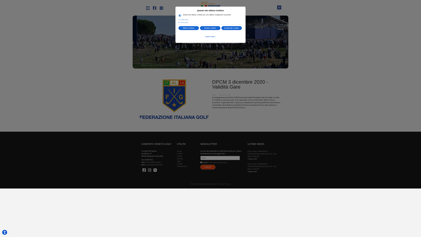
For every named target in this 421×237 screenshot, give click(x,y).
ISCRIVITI (207, 167)
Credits (179, 156)
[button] (4, 232)
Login (179, 161)
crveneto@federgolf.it (153, 162)
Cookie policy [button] (184, 20)
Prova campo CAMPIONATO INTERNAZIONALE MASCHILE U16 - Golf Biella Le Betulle (262, 153)
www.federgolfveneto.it (154, 165)
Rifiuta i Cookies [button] (188, 28)
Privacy (179, 151)
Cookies (179, 154)
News (214, 95)
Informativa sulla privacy (218, 162)
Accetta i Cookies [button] (210, 28)
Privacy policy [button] (184, 22)
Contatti (180, 164)
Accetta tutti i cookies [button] (231, 28)
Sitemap (180, 159)
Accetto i (214, 162)
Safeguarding (182, 166)
